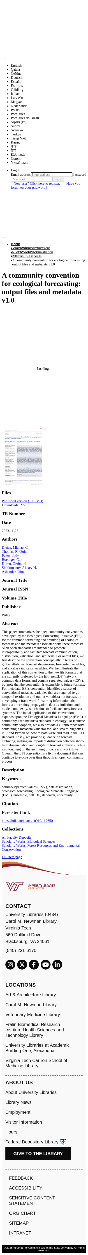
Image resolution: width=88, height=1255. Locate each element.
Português (18, 114)
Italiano (16, 94)
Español (16, 81)
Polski (15, 110)
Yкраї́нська (19, 162)
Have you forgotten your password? (45, 185)
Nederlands (19, 106)
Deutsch (17, 77)
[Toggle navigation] (3, 237)
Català (15, 69)
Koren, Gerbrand (14, 564)
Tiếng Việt (18, 138)
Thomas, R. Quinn (15, 551)
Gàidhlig (17, 90)
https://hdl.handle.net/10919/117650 (27, 821)
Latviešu (17, 98)
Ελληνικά (18, 154)
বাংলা (13, 146)
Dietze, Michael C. (15, 547)
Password (79, 174)
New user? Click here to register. (37, 183)
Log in (58, 179)
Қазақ (15, 142)
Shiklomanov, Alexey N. (19, 568)
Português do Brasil (25, 118)
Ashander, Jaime (13, 572)
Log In (16, 170)
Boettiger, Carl (12, 559)
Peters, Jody (10, 555)
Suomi (15, 126)
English (16, 65)
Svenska (17, 130)
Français (17, 86)
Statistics (17, 256)
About (15, 244)
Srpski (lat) (18, 122)
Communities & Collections (30, 248)
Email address (21, 174)
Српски (17, 158)
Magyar (16, 102)
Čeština (16, 73)
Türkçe (16, 134)
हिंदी (13, 150)
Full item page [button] (12, 857)
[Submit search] (5, 58)
